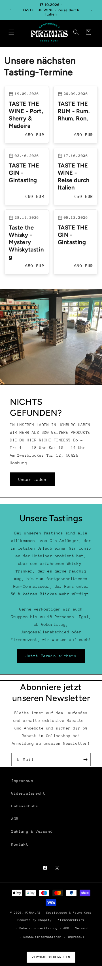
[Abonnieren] (84, 759)
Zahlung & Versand (32, 831)
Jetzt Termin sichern (51, 656)
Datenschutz (24, 806)
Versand (82, 928)
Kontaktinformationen (42, 937)
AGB (15, 819)
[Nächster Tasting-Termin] (91, 10)
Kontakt (19, 844)
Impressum (22, 781)
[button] (11, 32)
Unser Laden (32, 479)
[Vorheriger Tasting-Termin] (10, 10)
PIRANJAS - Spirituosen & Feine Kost (59, 912)
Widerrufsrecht (28, 793)
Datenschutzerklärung (39, 928)
